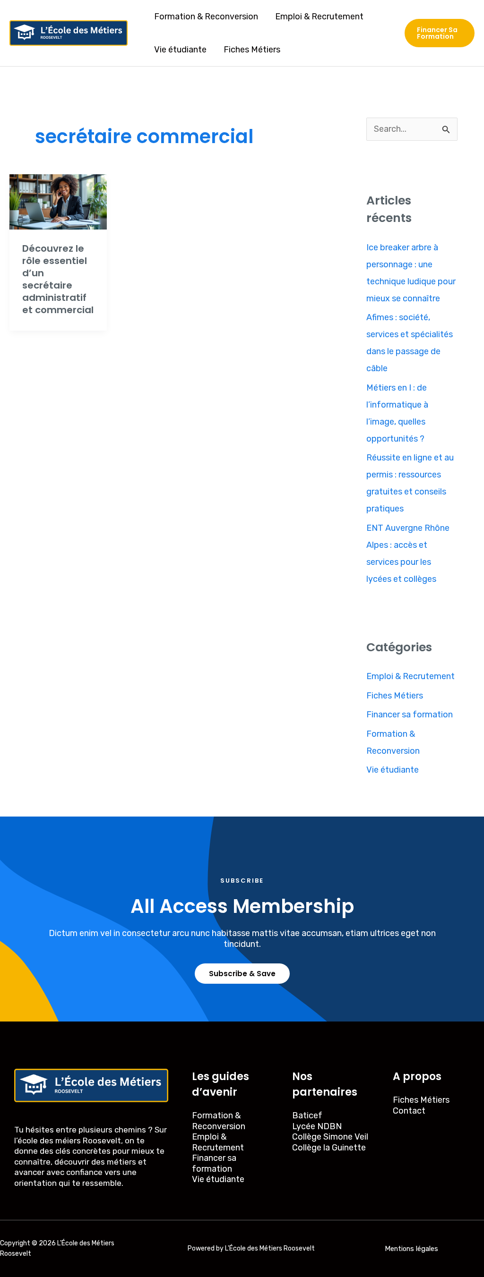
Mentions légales (411, 1248)
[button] (440, 33)
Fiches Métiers (252, 49)
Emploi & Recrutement (319, 16)
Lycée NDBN (317, 1126)
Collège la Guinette (329, 1147)
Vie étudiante (180, 49)
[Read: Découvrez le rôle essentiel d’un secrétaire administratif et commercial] (58, 201)
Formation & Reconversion (206, 16)
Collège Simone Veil (330, 1137)
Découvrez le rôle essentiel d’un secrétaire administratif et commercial (58, 279)
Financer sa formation (409, 714)
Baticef (307, 1115)
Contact (409, 1111)
